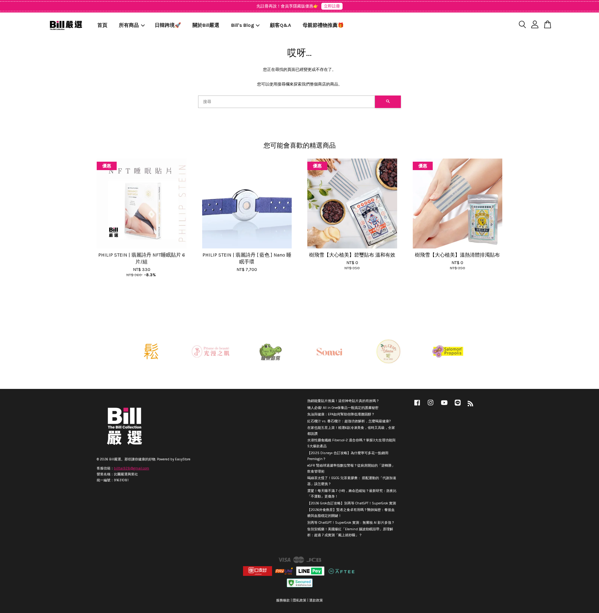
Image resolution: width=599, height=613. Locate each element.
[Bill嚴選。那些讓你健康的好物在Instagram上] (430, 406)
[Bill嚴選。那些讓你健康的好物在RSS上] (470, 405)
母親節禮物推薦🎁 (323, 25)
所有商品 (129, 25)
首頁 (102, 25)
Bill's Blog (242, 25)
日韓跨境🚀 (168, 25)
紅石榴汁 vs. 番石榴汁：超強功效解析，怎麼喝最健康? (349, 421)
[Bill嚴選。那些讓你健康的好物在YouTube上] (444, 406)
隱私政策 (299, 600)
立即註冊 (332, 6)
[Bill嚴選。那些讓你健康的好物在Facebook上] (417, 406)
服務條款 (283, 600)
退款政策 (316, 600)
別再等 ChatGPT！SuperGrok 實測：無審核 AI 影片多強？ (351, 523)
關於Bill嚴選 (205, 25)
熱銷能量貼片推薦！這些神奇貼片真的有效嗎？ (343, 401)
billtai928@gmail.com (131, 468)
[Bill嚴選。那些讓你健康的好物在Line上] (457, 406)
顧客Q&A (280, 25)
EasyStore (182, 459)
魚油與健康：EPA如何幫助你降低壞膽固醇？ (341, 414)
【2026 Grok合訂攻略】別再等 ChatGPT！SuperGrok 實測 (351, 503)
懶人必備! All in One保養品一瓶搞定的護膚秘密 (342, 408)
